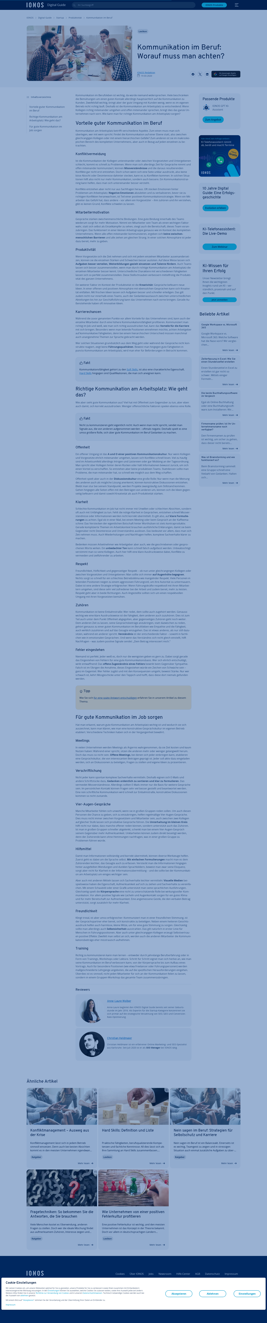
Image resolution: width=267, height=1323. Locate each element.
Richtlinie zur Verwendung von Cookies (52, 1293)
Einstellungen (53, 1290)
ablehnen (24, 1295)
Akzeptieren (28, 1300)
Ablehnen (213, 1293)
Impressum (10, 1304)
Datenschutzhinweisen (92, 1293)
